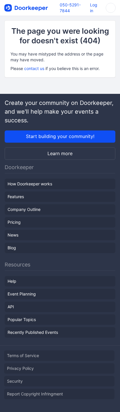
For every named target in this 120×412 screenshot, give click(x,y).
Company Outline (24, 209)
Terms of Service (23, 355)
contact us (34, 68)
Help (12, 281)
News (13, 234)
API (11, 306)
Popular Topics (22, 319)
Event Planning (22, 293)
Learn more (60, 153)
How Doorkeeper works (30, 183)
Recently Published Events (33, 332)
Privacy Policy (20, 368)
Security (15, 381)
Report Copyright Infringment (35, 393)
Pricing (14, 222)
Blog (12, 247)
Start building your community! (60, 136)
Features (16, 196)
